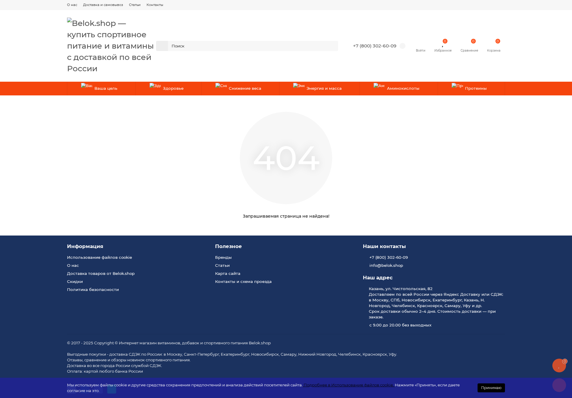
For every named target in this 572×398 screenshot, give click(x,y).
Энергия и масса (324, 88)
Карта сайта (227, 273)
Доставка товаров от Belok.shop (101, 273)
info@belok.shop (386, 265)
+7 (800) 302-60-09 (375, 46)
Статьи (135, 5)
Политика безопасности (93, 289)
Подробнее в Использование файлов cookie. (349, 384)
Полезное (228, 246)
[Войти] (420, 43)
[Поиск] (332, 46)
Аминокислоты (403, 88)
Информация (85, 246)
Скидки (75, 281)
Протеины (476, 88)
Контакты (155, 5)
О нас (72, 5)
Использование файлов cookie (99, 257)
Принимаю (491, 387)
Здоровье (173, 88)
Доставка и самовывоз (103, 5)
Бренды (223, 257)
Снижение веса (245, 88)
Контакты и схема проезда (243, 281)
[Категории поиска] (162, 46)
